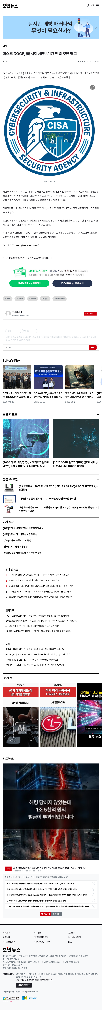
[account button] (88, 5)
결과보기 (57, 914)
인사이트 (9, 610)
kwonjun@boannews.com (40, 980)
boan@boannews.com (26, 245)
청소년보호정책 (74, 937)
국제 (5, 46)
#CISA (7, 298)
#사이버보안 (59, 298)
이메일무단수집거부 (42, 942)
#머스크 (32, 298)
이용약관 (6, 937)
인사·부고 (8, 522)
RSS (70, 942)
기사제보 (37, 933)
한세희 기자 (17, 312)
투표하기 (46, 914)
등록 (92, 347)
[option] (51, 27)
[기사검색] (93, 5)
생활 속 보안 (10, 479)
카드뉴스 (8, 759)
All (23, 991)
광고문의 (71, 933)
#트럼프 (45, 298)
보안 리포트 (10, 414)
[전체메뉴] (97, 5)
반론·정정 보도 (24, 985)
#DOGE (19, 298)
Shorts (7, 678)
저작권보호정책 (9, 942)
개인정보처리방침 (41, 937)
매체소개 (6, 933)
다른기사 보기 (90, 313)
